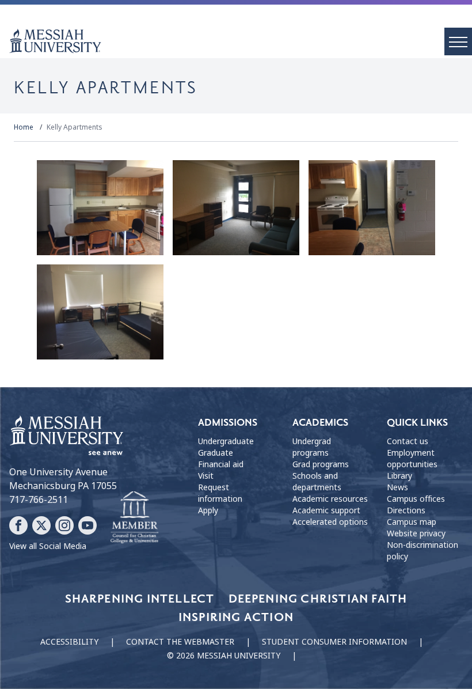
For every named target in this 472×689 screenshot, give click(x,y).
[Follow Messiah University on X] (41, 525)
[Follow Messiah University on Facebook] (18, 525)
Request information (220, 493)
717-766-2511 (38, 499)
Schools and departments (316, 481)
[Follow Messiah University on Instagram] (64, 525)
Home (23, 127)
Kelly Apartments (74, 127)
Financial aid (220, 464)
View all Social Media (47, 546)
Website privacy (416, 533)
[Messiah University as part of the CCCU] (134, 517)
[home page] (240, 41)
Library (399, 476)
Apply (208, 510)
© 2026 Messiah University (223, 655)
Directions (406, 510)
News (397, 487)
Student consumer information (334, 642)
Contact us (407, 441)
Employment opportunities (412, 458)
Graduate (215, 453)
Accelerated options (330, 522)
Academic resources (330, 499)
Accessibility (69, 642)
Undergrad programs (311, 447)
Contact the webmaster (180, 642)
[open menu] (458, 41)
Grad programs (320, 464)
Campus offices (416, 499)
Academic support (326, 510)
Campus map (411, 522)
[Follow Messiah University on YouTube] (87, 525)
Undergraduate (226, 441)
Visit (206, 476)
